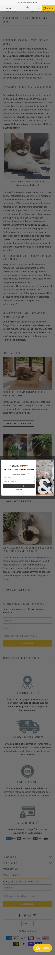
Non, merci (19, 489)
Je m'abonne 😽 (18, 486)
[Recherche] (38, 8)
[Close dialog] (52, 461)
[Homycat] (27, 8)
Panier (49, 8)
